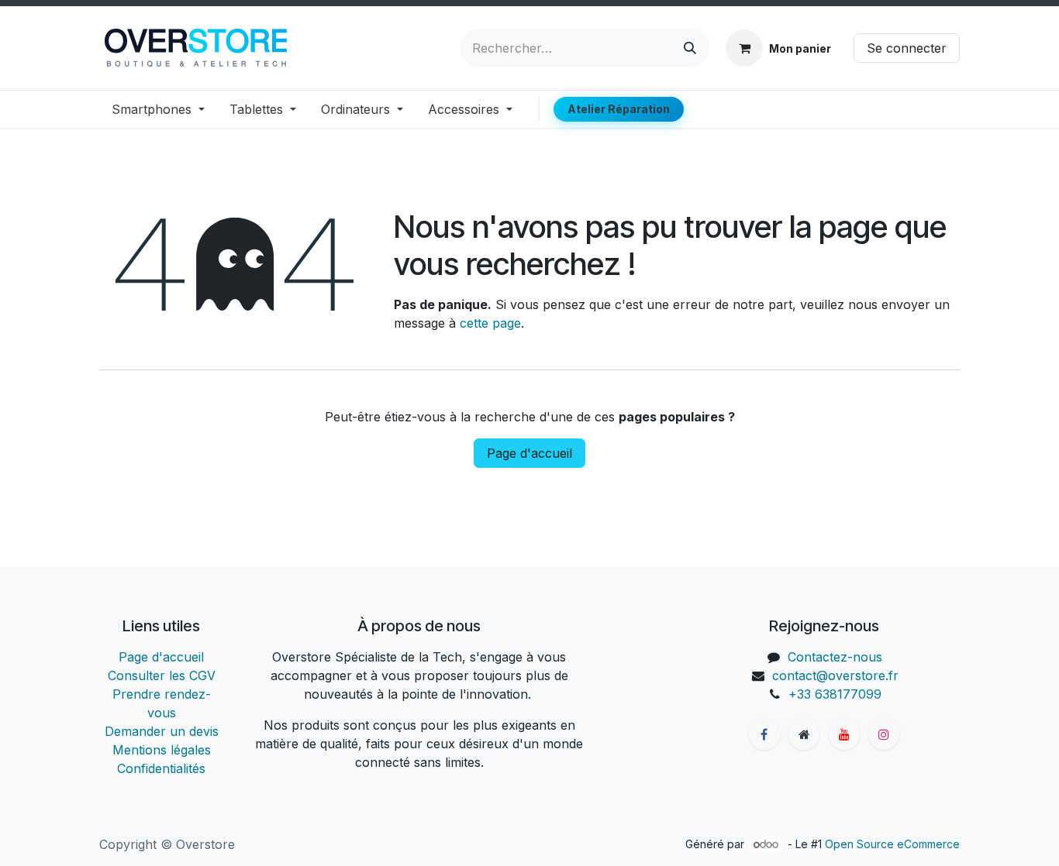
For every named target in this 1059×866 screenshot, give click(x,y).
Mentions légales (161, 750)
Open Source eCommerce (892, 844)
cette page (490, 323)
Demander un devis (162, 731)
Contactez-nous (835, 657)
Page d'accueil (529, 453)
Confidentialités (161, 768)
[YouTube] (844, 734)
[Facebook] (764, 734)
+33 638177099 (834, 694)
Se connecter (907, 48)
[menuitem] (158, 109)
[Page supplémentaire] (803, 734)
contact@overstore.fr (835, 675)
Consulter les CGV (162, 675)
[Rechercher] (690, 48)
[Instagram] (883, 734)
